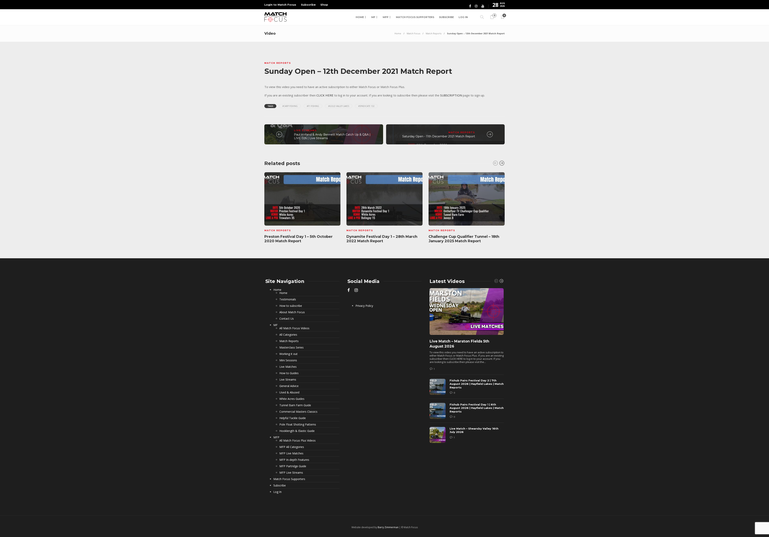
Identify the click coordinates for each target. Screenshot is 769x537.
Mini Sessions (288, 360)
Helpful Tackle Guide (292, 418)
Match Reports (433, 33)
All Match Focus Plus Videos (297, 440)
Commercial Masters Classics (298, 411)
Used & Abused (289, 392)
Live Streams (305, 130)
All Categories (288, 334)
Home (360, 17)
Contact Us (286, 318)
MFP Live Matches (291, 453)
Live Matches (288, 366)
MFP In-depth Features (294, 459)
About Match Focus (292, 312)
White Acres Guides (291, 398)
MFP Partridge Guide (292, 466)
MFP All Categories (291, 447)
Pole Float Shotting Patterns (297, 424)
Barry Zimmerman (388, 527)
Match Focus (413, 33)
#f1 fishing (313, 106)
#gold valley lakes (338, 106)
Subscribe (308, 4)
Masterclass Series (291, 347)
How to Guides (289, 373)
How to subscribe (290, 305)
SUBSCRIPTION (451, 95)
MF (373, 17)
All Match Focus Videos (294, 328)
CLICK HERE (324, 95)
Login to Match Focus (280, 4)
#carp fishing (290, 106)
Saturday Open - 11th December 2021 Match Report (438, 136)
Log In (463, 17)
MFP (386, 17)
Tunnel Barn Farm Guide (295, 405)
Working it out (288, 354)
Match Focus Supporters (415, 17)
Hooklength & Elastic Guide (297, 431)
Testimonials (287, 299)
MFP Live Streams (291, 472)
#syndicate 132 (366, 106)
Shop (324, 4)
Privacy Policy (364, 305)
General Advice (289, 386)
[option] (302, 208)
